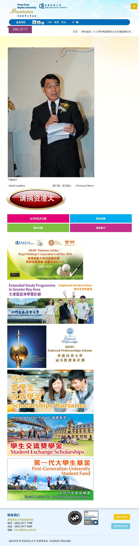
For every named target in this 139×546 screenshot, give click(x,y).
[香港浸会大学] (53, 6)
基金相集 (101, 218)
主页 (75, 31)
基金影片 (101, 227)
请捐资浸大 (122, 517)
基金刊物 (38, 227)
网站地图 (66, 541)
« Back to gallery (16, 185)
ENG (50, 22)
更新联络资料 (121, 526)
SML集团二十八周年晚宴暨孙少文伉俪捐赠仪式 (106, 31)
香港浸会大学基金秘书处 (20, 519)
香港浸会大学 (29, 541)
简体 (63, 22)
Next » (91, 185)
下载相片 (12, 179)
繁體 (56, 22)
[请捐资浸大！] (69, 199)
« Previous (80, 185)
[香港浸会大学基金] (23, 8)
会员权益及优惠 (38, 218)
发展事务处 (42, 541)
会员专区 (21, 22)
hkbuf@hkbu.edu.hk (25, 530)
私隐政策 (55, 541)
